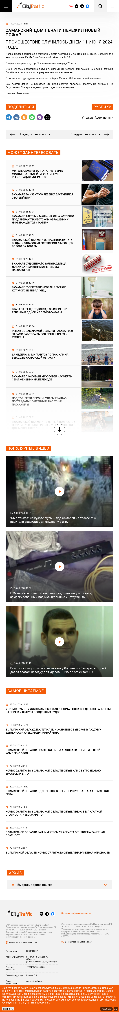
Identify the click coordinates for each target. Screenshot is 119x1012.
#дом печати (104, 117)
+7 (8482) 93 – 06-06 (35, 967)
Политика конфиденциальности (76, 913)
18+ (71, 6)
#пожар (87, 117)
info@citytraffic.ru (34, 981)
